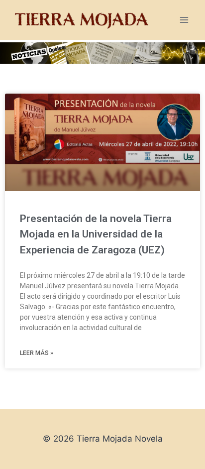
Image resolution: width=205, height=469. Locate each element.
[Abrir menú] (184, 19)
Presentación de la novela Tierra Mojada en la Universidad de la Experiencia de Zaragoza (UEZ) (96, 234)
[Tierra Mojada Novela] (81, 20)
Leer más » (36, 353)
